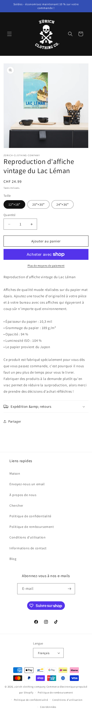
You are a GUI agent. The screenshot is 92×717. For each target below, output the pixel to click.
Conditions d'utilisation (27, 537)
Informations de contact (28, 548)
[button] (9, 34)
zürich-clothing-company (30, 686)
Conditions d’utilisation (67, 699)
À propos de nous (23, 495)
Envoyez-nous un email (27, 484)
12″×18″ (14, 204)
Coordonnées (48, 707)
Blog (12, 559)
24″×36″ (62, 204)
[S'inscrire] (69, 588)
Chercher (16, 505)
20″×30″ (38, 204)
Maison (14, 473)
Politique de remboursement (31, 527)
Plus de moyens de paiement (46, 265)
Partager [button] (14, 421)
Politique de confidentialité (30, 516)
